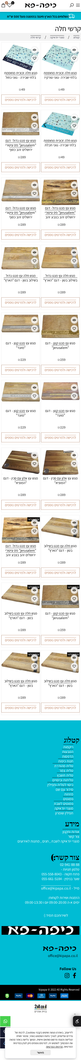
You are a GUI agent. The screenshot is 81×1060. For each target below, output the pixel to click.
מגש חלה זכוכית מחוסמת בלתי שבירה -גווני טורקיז (60, 75)
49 (62, 89)
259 (62, 359)
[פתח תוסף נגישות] (77, 1021)
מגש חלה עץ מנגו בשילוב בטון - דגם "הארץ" (60, 548)
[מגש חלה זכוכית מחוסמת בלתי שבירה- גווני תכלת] (60, 134)
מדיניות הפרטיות (54, 1046)
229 (23, 359)
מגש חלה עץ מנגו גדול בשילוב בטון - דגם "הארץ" (60, 277)
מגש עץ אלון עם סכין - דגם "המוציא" (60, 480)
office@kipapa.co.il (56, 888)
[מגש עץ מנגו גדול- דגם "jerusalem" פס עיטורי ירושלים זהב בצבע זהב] (60, 203)
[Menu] (78, 5)
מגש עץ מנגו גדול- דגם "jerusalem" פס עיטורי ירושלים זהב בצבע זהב (60, 212)
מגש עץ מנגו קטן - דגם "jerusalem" (60, 345)
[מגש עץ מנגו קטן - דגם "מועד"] (20, 331)
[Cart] (3, 5)
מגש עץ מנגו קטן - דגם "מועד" (21, 345)
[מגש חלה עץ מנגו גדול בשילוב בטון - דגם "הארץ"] (60, 267)
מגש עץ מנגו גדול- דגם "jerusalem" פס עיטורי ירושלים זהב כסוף (20, 145)
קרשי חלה (68, 28)
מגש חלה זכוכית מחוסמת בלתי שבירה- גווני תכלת (60, 142)
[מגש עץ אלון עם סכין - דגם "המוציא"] (60, 474)
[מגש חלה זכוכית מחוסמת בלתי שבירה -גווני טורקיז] (60, 69)
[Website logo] (40, 5)
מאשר (40, 1052)
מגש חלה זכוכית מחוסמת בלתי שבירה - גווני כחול (20, 75)
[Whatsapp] (5, 1022)
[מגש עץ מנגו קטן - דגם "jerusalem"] (60, 336)
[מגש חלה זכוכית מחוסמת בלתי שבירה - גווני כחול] (20, 69)
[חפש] (72, 5)
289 (23, 157)
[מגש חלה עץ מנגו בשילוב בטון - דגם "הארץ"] (60, 537)
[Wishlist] (9, 5)
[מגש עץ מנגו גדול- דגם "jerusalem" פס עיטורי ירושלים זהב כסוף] (20, 134)
